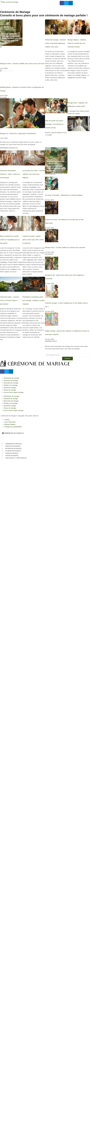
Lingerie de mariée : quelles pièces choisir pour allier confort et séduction (33, 239)
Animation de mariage (11, 380)
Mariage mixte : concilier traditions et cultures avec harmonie (65, 247)
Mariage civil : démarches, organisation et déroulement (18, 133)
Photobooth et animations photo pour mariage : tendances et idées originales (33, 300)
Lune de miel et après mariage (13, 392)
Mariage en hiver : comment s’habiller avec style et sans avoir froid (22, 63)
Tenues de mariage (10, 390)
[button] (45, 2)
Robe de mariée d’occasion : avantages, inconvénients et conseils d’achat (54, 124)
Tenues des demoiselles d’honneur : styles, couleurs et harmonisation (10, 174)
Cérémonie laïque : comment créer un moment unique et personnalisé (9, 300)
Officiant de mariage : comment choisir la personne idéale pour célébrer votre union (55, 43)
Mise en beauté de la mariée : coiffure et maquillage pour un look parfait (9, 239)
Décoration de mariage (11, 383)
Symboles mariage (10, 387)
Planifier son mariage (10, 385)
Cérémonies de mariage (11, 378)
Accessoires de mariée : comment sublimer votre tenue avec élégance (33, 174)
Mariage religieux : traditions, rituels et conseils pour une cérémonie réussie (77, 43)
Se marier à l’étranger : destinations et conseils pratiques (64, 195)
